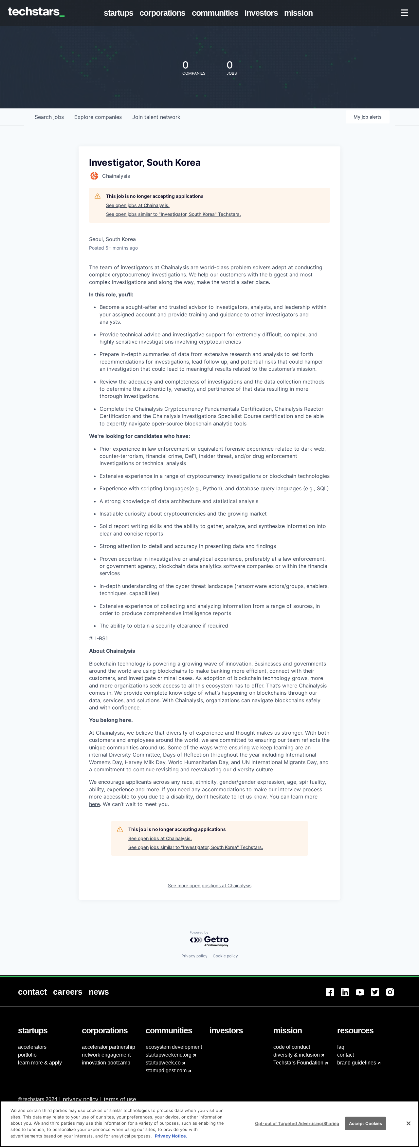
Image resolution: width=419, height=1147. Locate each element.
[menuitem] (120, 13)
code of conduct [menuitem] (291, 1047)
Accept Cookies (365, 1123)
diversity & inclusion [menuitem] (296, 1055)
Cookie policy (225, 955)
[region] (209, 1124)
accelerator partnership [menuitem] (108, 1047)
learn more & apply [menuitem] (40, 1062)
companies (98, 117)
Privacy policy (194, 955)
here (94, 804)
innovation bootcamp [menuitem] (106, 1062)
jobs (49, 117)
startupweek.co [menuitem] (163, 1062)
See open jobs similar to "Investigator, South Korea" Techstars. (173, 214)
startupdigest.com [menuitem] (166, 1070)
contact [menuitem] (345, 1055)
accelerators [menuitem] (32, 1047)
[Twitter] (378, 996)
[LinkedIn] (348, 996)
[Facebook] (333, 996)
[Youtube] (363, 996)
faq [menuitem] (340, 1047)
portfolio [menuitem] (27, 1055)
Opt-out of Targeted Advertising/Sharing (297, 1123)
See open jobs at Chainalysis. (138, 205)
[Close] (408, 1123)
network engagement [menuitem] (106, 1055)
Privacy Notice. (171, 1135)
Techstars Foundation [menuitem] (298, 1062)
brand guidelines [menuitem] (356, 1062)
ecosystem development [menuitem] (174, 1047)
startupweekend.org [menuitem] (168, 1055)
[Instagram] (393, 996)
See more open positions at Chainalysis (209, 885)
